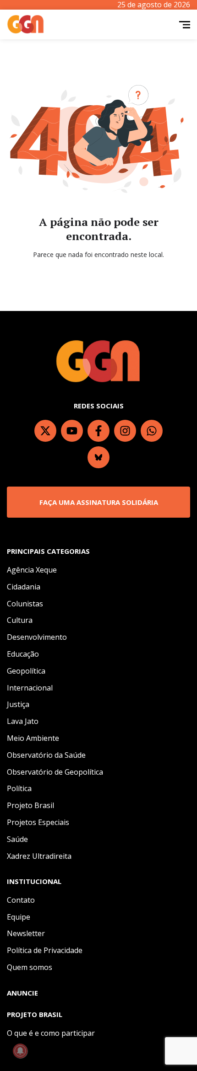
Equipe (18, 917)
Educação (23, 654)
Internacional (30, 688)
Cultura (20, 620)
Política (19, 788)
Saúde (17, 839)
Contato (21, 900)
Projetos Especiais (38, 822)
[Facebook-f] (98, 431)
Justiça (18, 704)
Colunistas (25, 604)
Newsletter (26, 933)
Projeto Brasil (30, 805)
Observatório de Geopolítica (55, 772)
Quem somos (29, 967)
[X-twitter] (45, 431)
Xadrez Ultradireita (39, 856)
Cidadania (23, 587)
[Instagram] (125, 431)
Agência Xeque (32, 570)
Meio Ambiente (33, 738)
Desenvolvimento (37, 637)
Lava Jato (22, 721)
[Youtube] (72, 431)
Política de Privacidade (44, 950)
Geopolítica (26, 671)
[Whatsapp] (152, 431)
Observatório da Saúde (46, 755)
